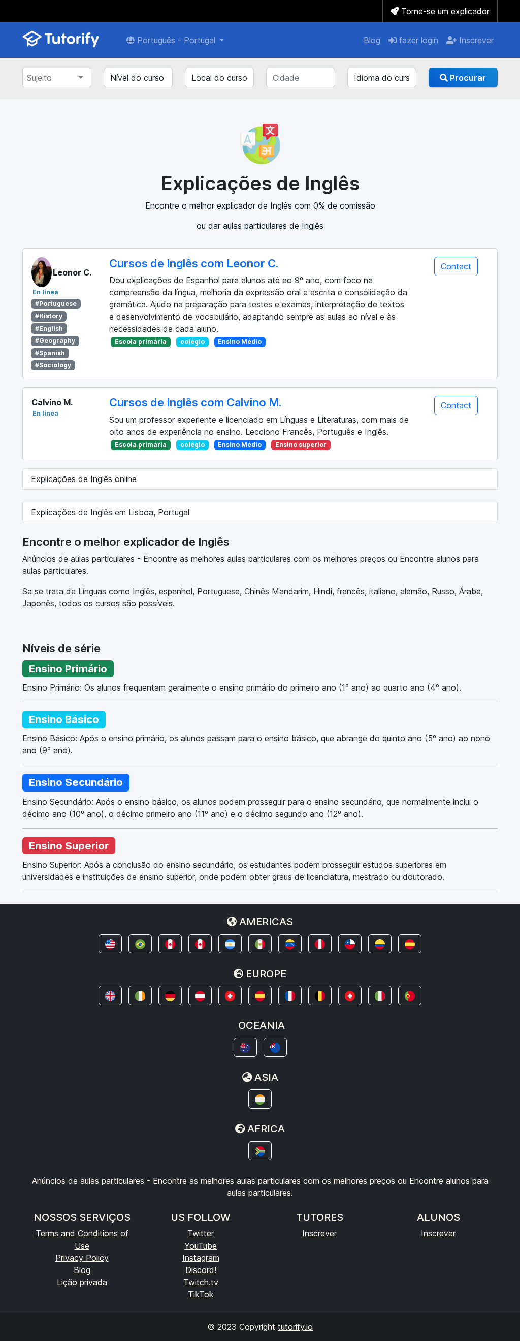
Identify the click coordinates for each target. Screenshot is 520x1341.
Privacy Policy (82, 1258)
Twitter (200, 1233)
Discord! (200, 1270)
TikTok (201, 1294)
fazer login (417, 40)
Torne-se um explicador (444, 11)
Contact (456, 266)
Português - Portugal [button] (176, 40)
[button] (110, 943)
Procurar (467, 78)
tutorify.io (295, 1327)
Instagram (200, 1258)
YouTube (200, 1246)
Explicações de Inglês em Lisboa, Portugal (110, 512)
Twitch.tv (200, 1282)
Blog (372, 40)
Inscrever (475, 40)
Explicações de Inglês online (84, 479)
